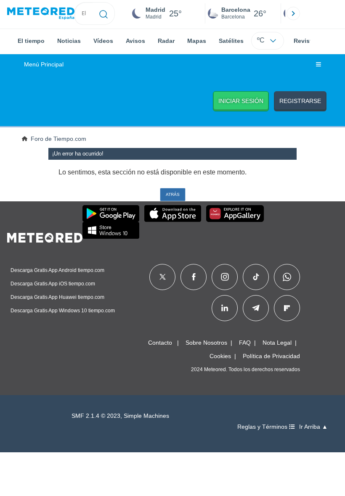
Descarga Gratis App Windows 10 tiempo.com (63, 311)
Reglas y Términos (263, 427)
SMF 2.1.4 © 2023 (96, 416)
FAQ (245, 342)
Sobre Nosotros (206, 342)
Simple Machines (146, 416)
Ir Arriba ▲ (313, 427)
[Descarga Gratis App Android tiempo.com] (110, 213)
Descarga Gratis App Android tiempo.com (57, 270)
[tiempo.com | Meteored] (44, 236)
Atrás (173, 194)
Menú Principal (44, 64)
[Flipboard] (287, 308)
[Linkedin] (224, 308)
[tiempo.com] (40, 13)
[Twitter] (162, 277)
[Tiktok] (256, 277)
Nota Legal (277, 342)
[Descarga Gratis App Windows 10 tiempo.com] (110, 230)
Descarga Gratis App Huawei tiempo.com (57, 297)
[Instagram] (225, 277)
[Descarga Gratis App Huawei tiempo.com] (235, 213)
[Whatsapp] (287, 277)
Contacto (160, 342)
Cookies (220, 356)
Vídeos (103, 40)
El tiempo (31, 40)
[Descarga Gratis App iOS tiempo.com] (172, 213)
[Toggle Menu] (318, 64)
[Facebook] (194, 277)
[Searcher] (104, 13)
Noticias (69, 40)
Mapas (196, 40)
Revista (304, 40)
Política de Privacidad (271, 356)
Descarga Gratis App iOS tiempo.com (53, 284)
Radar (166, 40)
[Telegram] (255, 308)
